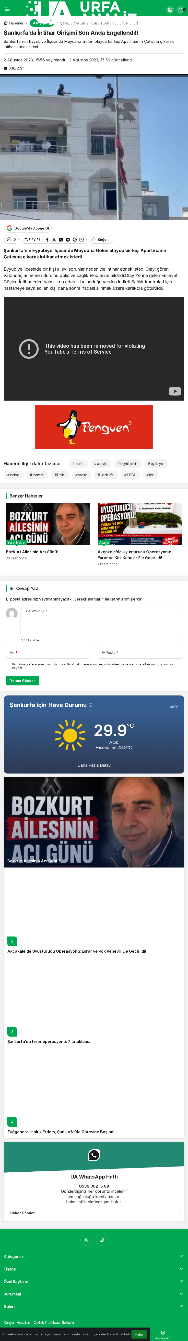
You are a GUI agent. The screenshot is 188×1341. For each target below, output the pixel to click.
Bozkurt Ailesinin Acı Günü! (33, 860)
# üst (149, 475)
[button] (170, 10)
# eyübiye (155, 464)
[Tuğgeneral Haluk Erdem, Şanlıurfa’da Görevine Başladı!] (94, 1093)
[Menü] (8, 10)
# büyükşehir (127, 464)
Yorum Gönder (22, 681)
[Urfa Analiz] (87, 11)
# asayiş (100, 464)
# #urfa (77, 464)
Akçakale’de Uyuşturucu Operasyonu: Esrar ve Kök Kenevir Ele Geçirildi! (76, 951)
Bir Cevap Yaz (24, 588)
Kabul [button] (139, 1334)
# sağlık (81, 475)
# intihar (13, 475)
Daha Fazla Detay (94, 765)
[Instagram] (102, 1240)
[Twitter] (86, 1240)
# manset (37, 475)
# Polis (59, 475)
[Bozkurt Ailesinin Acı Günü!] (48, 534)
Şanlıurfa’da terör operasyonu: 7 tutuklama (49, 1041)
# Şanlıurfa (105, 475)
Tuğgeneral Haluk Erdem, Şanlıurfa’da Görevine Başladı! (61, 1131)
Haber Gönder (22, 1213)
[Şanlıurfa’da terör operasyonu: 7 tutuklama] (94, 1003)
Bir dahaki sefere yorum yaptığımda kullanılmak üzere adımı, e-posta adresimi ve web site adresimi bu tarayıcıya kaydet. (93, 666)
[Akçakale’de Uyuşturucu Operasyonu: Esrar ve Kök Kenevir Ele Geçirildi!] (140, 534)
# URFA (129, 475)
